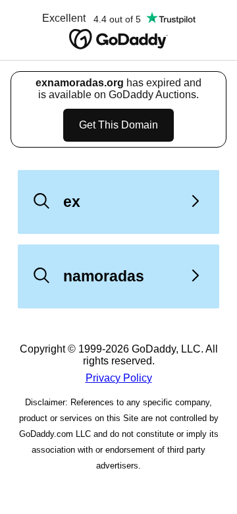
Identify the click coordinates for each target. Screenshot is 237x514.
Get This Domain (118, 124)
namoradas (103, 276)
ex (71, 201)
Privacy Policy (119, 378)
